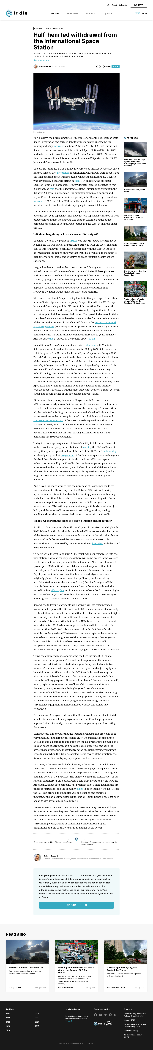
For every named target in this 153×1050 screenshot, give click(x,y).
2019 (37, 1026)
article (73, 240)
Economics (38, 28)
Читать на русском (41, 60)
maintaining (110, 451)
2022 (8, 1022)
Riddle (78, 180)
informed (59, 146)
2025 (37, 1014)
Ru (143, 13)
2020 (8, 1026)
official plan (57, 590)
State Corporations (54, 28)
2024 (8, 1018)
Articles (55, 13)
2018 (8, 1030)
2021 (37, 1022)
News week (73, 13)
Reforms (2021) (130, 1020)
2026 (8, 1014)
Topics (106, 13)
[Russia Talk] (106, 1023)
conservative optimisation (48, 420)
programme (67, 455)
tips (51, 338)
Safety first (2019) (131, 1031)
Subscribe (123, 5)
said (52, 188)
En (146, 13)
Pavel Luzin (46, 66)
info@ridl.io (69, 1021)
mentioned (63, 172)
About (114, 5)
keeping (87, 447)
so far (92, 338)
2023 (37, 1018)
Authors (90, 13)
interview (90, 345)
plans (80, 788)
